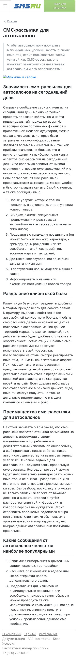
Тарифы (30, 634)
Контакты (42, 639)
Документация (13, 639)
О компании (11, 634)
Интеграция (48, 634)
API (30, 639)
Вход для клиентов (60, 6)
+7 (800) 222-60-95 (15, 653)
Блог (56, 639)
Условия (8, 643)
